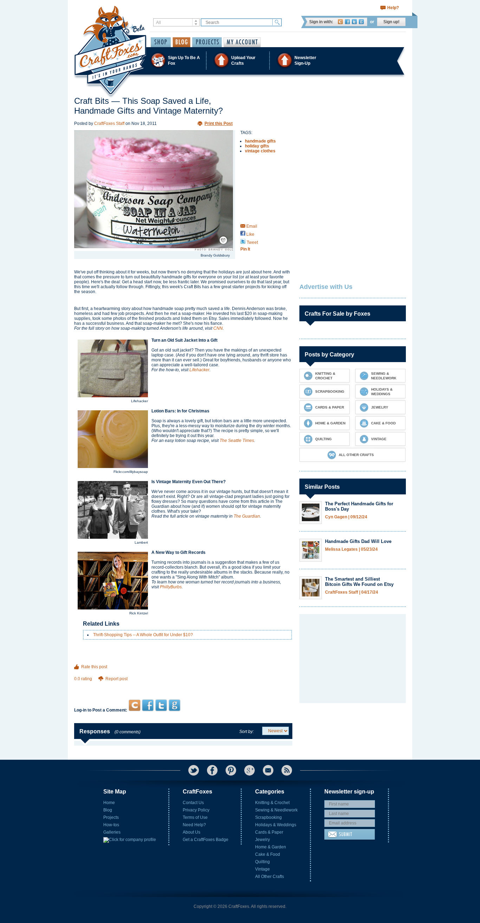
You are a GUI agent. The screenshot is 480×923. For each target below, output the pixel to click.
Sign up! (391, 21)
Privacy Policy (196, 810)
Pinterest (231, 770)
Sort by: (246, 731)
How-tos (111, 824)
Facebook (347, 21)
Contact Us (193, 802)
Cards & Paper (269, 832)
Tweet (252, 242)
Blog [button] (181, 42)
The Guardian (247, 516)
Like (249, 234)
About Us (191, 832)
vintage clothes (260, 150)
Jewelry (262, 839)
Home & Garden (270, 847)
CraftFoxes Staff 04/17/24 (351, 592)
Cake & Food (267, 854)
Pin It (245, 249)
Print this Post (219, 123)
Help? (393, 7)
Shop (161, 42)
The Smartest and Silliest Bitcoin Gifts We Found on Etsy (359, 581)
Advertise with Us (325, 286)
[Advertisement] (183, 685)
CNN (218, 328)
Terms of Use (195, 817)
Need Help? (194, 824)
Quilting (262, 861)
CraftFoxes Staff (109, 123)
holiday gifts (257, 146)
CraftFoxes (340, 21)
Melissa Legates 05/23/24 (351, 549)
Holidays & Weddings (275, 824)
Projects (111, 817)
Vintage (262, 869)
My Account (242, 42)
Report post (116, 678)
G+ (249, 770)
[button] (239, 60)
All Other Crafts (269, 876)
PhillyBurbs (171, 586)
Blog (107, 810)
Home (109, 802)
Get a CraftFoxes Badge (205, 839)
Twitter (354, 21)
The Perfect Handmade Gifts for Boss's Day (359, 506)
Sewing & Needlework (276, 810)
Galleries (112, 832)
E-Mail (268, 770)
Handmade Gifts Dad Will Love (358, 541)
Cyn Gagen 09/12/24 (346, 517)
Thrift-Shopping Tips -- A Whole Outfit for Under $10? (143, 634)
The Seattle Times (237, 440)
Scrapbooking (268, 817)
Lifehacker (199, 369)
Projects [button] (207, 42)
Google (361, 21)
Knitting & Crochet (272, 802)
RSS (286, 770)
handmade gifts (260, 141)
